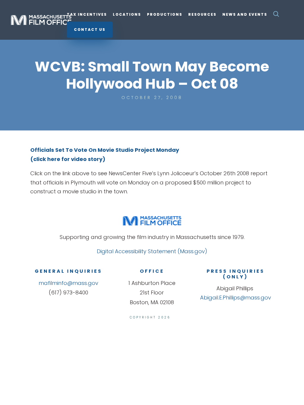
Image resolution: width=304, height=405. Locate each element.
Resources (202, 14)
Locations (127, 14)
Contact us (89, 29)
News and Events (244, 14)
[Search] (276, 16)
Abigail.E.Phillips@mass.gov (235, 297)
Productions (164, 14)
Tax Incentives (87, 14)
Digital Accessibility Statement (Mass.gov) (152, 251)
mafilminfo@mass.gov (68, 283)
